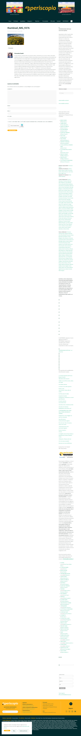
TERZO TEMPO (63, 641)
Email (9, 111)
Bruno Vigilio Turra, (39, 718)
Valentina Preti (67, 259)
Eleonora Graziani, (61, 718)
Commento (9, 89)
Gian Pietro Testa (64, 152)
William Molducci (64, 155)
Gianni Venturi (64, 127)
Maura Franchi (64, 134)
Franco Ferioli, (46, 723)
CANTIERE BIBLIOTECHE (65, 573)
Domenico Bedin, (42, 722)
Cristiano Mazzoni (66, 210)
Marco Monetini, (49, 726)
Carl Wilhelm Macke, (24, 721)
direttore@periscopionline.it (29, 708)
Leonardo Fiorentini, (62, 725)
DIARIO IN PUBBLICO (64, 126)
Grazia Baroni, (40, 725)
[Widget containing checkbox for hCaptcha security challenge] (15, 126)
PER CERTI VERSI (63, 626)
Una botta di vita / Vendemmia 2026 (66, 404)
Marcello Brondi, (38, 726)
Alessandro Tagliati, (26, 720)
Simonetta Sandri (14, 31)
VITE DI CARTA (63, 650)
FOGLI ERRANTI (63, 593)
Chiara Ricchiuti (65, 261)
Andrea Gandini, (46, 720)
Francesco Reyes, (41, 723)
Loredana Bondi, (74, 725)
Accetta (7, 730)
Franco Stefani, (52, 723)
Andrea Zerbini (66, 228)
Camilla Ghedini (62, 247)
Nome (9, 105)
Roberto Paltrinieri (67, 215)
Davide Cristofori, (36, 722)
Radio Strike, (71, 727)
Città (60, 684)
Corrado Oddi (70, 213)
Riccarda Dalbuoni (64, 140)
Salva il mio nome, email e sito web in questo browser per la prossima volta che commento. (30, 121)
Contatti (59, 21)
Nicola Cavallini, (65, 170)
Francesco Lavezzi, (34, 723)
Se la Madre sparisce (63, 384)
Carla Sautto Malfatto (66, 208)
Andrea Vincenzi (68, 269)
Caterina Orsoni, (48, 721)
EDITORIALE (62, 582)
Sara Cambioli (64, 190)
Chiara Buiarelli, (66, 721)
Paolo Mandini (69, 252)
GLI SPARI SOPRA (63, 599)
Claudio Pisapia (68, 219)
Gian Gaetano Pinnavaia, (59, 723)
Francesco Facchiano (63, 198)
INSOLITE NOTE (63, 157)
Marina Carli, (75, 726)
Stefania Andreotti (68, 233)
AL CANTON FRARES (64, 567)
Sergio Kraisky (67, 590)
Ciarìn (60, 193)
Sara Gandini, (70, 728)
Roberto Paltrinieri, (50, 728)
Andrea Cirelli (64, 131)
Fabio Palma (61, 215)
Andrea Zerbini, (64, 720)
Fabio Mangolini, (67, 722)
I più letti (52, 21)
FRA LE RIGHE (63, 138)
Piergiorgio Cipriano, (51, 727)
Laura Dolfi (70, 196)
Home (10, 21)
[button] (71, 21)
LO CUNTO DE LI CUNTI (65, 618)
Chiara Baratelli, (60, 721)
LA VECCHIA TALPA (64, 612)
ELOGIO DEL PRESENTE (65, 132)
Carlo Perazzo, (38, 721)
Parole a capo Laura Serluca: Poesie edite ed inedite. (65, 390)
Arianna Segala (65, 265)
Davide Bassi (67, 185)
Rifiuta (14, 731)
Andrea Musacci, (59, 720)
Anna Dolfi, (69, 720)
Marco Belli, (44, 726)
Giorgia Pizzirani (69, 258)
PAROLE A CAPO (63, 622)
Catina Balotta (68, 182)
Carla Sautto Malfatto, (32, 721)
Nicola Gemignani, (33, 727)
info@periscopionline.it (27, 712)
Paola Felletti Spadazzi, (47, 718)
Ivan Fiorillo (64, 244)
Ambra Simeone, (40, 720)
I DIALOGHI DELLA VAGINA (65, 602)
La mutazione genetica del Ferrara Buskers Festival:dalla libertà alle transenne (65, 377)
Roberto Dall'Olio (64, 627)
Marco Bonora (65, 238)
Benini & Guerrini (67, 624)
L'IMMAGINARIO (63, 605)
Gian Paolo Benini (65, 187)
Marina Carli (70, 190)
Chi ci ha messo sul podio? (64, 441)
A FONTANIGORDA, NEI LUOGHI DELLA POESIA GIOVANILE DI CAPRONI (65, 412)
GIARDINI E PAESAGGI (64, 141)
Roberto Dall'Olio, (44, 728)
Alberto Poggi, (20, 720)
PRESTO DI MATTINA (64, 629)
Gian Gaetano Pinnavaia (66, 218)
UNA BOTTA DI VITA (64, 647)
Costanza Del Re (65, 194)
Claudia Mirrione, (72, 721)
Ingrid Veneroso (62, 269)
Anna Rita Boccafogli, (6, 721)
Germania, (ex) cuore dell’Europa (65, 443)
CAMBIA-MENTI (63, 123)
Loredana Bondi (66, 188)
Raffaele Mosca (69, 255)
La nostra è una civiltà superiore (65, 386)
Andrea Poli (61, 259)
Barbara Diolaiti (66, 241)
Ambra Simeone (65, 171)
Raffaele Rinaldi (62, 222)
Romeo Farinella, (57, 728)
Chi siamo (16, 21)
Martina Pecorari (62, 258)
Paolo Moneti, (45, 727)
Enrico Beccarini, (61, 722)
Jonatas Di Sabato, (46, 725)
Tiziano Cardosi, (36, 729)
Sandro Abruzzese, (64, 728)
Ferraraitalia (45, 21)
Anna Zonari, (12, 721)
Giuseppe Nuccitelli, (33, 725)
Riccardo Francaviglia (65, 649)
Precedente (11, 48)
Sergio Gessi (63, 137)
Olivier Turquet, (39, 727)
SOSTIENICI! (65, 21)
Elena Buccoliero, (48, 722)
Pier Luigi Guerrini (64, 204)
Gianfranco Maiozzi (69, 248)
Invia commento (12, 130)
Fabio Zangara (61, 270)
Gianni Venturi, (66, 723)
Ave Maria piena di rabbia (64, 393)
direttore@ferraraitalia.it (68, 559)
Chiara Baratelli (64, 124)
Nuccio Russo (64, 262)
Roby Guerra (63, 121)
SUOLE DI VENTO (63, 638)
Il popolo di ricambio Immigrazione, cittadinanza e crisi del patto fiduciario (66, 397)
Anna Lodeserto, (74, 720)
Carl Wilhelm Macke (65, 207)
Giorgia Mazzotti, (73, 723)
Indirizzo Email (61, 674)
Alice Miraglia (64, 213)
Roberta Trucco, (38, 728)
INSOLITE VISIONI (64, 154)
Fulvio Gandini (61, 245)
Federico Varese (65, 225)
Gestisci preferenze (23, 731)
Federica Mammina (62, 252)
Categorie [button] (29, 21)
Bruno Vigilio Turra (62, 173)
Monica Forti (70, 244)
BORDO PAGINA (63, 120)
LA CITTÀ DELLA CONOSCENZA (66, 160)
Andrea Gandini (67, 202)
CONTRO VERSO (63, 576)
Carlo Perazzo (67, 216)
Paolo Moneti (65, 211)
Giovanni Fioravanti (65, 161)
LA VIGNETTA (63, 615)
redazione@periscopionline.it (28, 705)
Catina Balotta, (54, 721)
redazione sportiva (69, 642)
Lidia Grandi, (68, 725)
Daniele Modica (69, 253)
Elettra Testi (63, 148)
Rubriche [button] (37, 21)
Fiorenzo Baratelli (62, 184)
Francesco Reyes (66, 221)
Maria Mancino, (61, 726)
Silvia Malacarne (62, 250)
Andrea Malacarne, (52, 720)
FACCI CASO (62, 135)
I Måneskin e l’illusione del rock (65, 439)
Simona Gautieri (68, 245)
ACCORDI (62, 562)
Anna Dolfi (65, 196)
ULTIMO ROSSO (63, 644)
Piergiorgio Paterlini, (58, 727)
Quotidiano (22, 21)
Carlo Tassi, (43, 721)
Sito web (9, 116)
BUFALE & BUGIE (63, 570)
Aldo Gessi (65, 242)
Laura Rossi (67, 222)
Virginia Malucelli (69, 250)
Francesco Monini (64, 584)
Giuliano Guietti (62, 248)
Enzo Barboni (65, 236)
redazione (67, 639)
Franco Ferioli (70, 198)
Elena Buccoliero (64, 578)
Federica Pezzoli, (73, 722)
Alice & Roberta (62, 182)
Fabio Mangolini (67, 619)
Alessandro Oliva (62, 256)
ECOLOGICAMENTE (64, 129)
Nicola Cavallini (67, 598)
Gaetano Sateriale (65, 264)
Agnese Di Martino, (14, 720)
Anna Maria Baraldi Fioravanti (64, 235)
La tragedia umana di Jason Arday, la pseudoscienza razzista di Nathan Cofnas (66, 435)
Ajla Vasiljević (70, 267)
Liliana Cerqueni (70, 191)
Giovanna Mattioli (64, 143)
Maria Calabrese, (55, 726)
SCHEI (61, 632)
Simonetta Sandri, (55, 718)
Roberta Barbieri (69, 184)
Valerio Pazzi (61, 216)
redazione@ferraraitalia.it (64, 100)
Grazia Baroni (61, 185)
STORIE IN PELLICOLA (64, 635)
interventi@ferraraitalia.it (64, 103)
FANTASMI (62, 589)
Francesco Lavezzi (65, 205)
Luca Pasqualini (69, 256)
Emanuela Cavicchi (62, 191)
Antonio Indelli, (17, 721)
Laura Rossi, (56, 725)
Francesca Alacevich (67, 181)
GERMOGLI (62, 596)
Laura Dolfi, (52, 725)
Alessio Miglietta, (34, 720)
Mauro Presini (61, 219)
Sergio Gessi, (75, 728)
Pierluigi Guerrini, (66, 727)
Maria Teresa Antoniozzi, (68, 726)
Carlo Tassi (70, 171)
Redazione (61, 221)
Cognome (61, 681)
